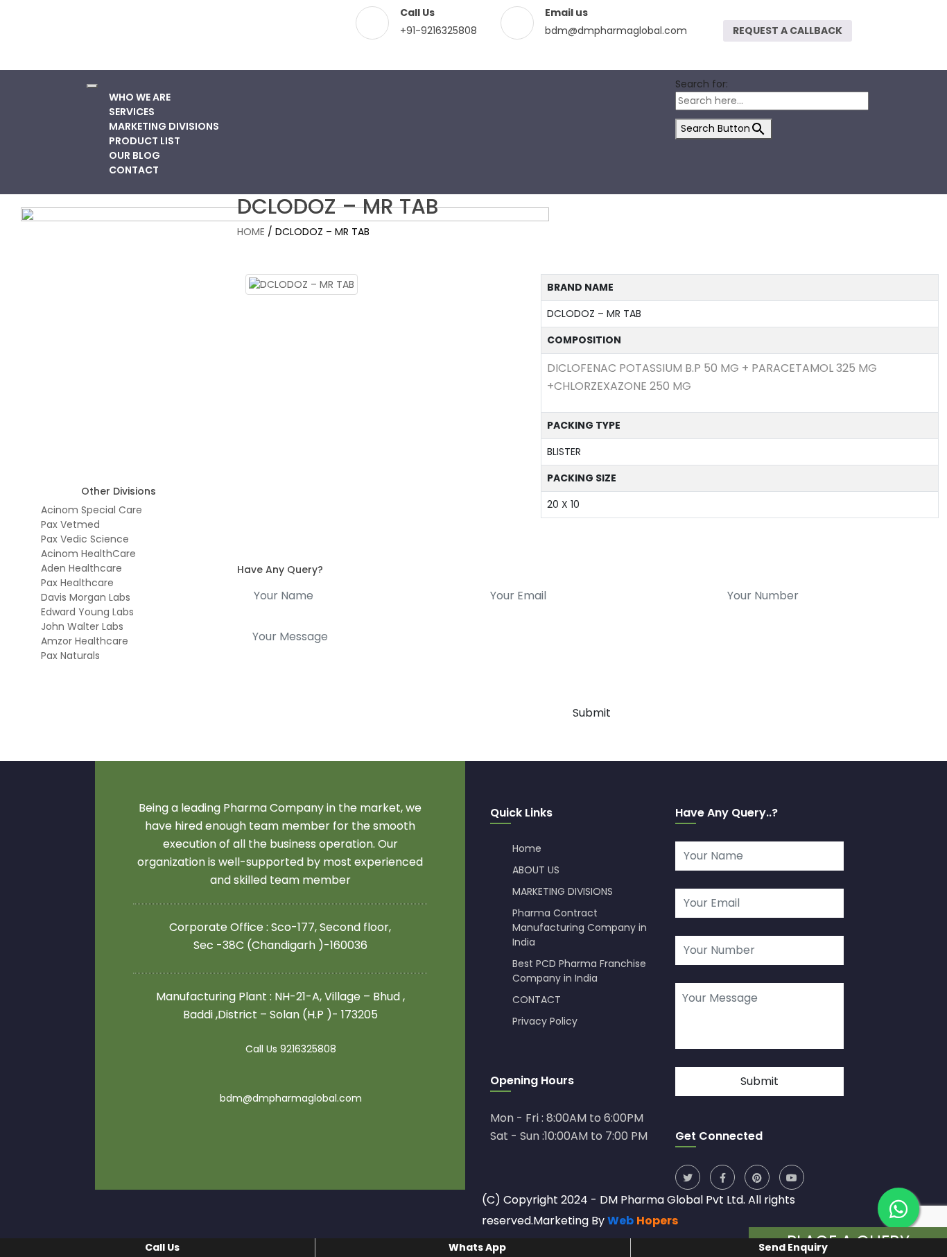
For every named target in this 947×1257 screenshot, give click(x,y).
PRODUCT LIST (144, 141)
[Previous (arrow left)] (24, 628)
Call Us (161, 1247)
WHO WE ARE (140, 97)
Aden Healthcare (80, 568)
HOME (251, 232)
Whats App (476, 1247)
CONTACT (134, 170)
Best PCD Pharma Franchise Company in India (579, 971)
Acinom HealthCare (87, 554)
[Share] (901, 15)
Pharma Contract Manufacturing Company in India (579, 927)
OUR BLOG (134, 155)
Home (526, 848)
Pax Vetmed (69, 524)
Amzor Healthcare (83, 641)
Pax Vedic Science (83, 539)
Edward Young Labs (86, 612)
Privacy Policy (544, 1021)
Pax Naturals (69, 655)
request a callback (787, 30)
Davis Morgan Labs (84, 597)
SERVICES (132, 112)
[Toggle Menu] (92, 86)
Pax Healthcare (76, 583)
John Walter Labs (80, 626)
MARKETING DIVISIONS (164, 126)
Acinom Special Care (90, 510)
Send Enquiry (792, 1247)
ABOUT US (535, 870)
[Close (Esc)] (931, 15)
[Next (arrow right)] (922, 628)
